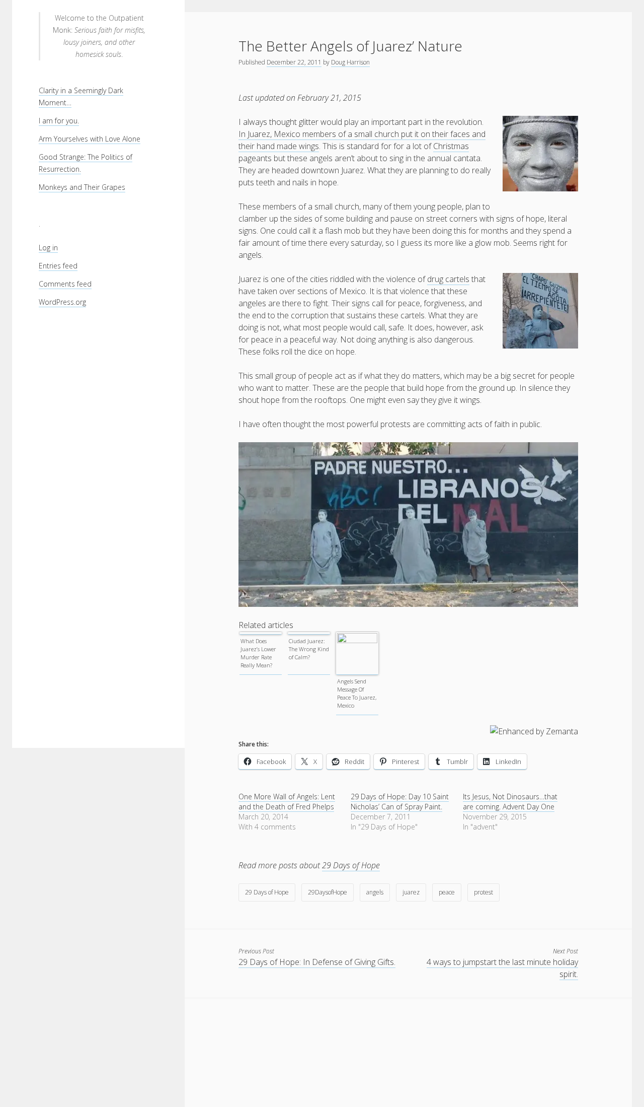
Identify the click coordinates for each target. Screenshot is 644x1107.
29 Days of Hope (351, 865)
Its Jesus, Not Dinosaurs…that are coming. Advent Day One (510, 801)
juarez (411, 892)
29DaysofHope (327, 892)
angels (374, 892)
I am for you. (59, 120)
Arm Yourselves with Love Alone (89, 139)
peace (447, 892)
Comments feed (65, 284)
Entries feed (58, 265)
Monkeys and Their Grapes (82, 187)
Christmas (451, 146)
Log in (48, 247)
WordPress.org (62, 302)
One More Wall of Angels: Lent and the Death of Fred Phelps (286, 801)
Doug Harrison (350, 62)
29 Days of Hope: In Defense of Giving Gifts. (316, 961)
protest (483, 892)
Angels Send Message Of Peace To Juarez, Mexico (356, 693)
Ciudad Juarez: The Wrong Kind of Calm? (309, 649)
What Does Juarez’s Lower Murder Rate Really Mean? (258, 653)
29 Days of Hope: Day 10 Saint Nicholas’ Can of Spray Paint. (400, 801)
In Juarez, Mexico (270, 134)
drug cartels (448, 279)
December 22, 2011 (294, 62)
